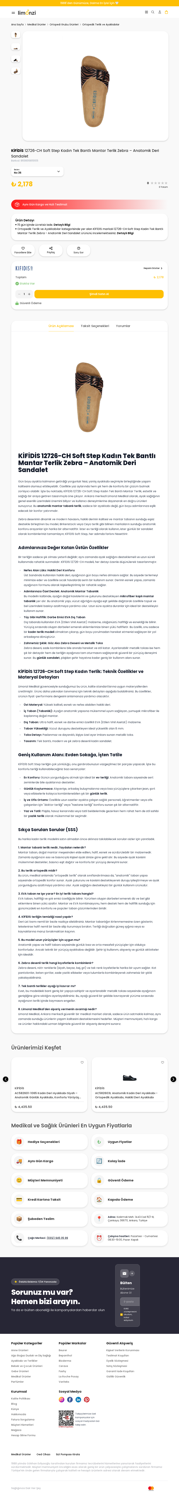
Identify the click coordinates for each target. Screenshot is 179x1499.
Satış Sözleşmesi (116, 1366)
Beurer (63, 1350)
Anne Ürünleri (19, 1350)
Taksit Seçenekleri (95, 326)
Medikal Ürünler (36, 24)
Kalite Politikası (20, 1398)
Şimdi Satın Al (99, 294)
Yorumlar (123, 326)
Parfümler (17, 1382)
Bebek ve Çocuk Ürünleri (26, 1366)
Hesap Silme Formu (23, 1435)
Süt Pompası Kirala (68, 1454)
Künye (15, 1409)
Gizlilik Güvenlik (116, 1376)
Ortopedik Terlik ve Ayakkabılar (100, 24)
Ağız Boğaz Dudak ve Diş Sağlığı (31, 1355)
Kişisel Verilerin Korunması (122, 1350)
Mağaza (16, 1430)
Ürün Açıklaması (61, 326)
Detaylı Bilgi (62, 225)
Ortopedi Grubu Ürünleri (64, 24)
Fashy (62, 1371)
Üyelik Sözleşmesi (117, 1361)
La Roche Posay (69, 1376)
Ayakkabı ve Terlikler (24, 1361)
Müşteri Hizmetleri (22, 1425)
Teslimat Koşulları (117, 1355)
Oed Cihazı (43, 1454)
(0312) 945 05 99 (57, 1238)
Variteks (64, 1382)
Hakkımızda (18, 1414)
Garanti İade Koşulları (120, 1371)
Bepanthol (65, 1355)
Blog (14, 1404)
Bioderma (65, 1361)
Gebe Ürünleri (20, 1371)
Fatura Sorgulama (22, 1419)
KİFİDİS (17, 150)
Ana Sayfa (17, 24)
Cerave (63, 1366)
